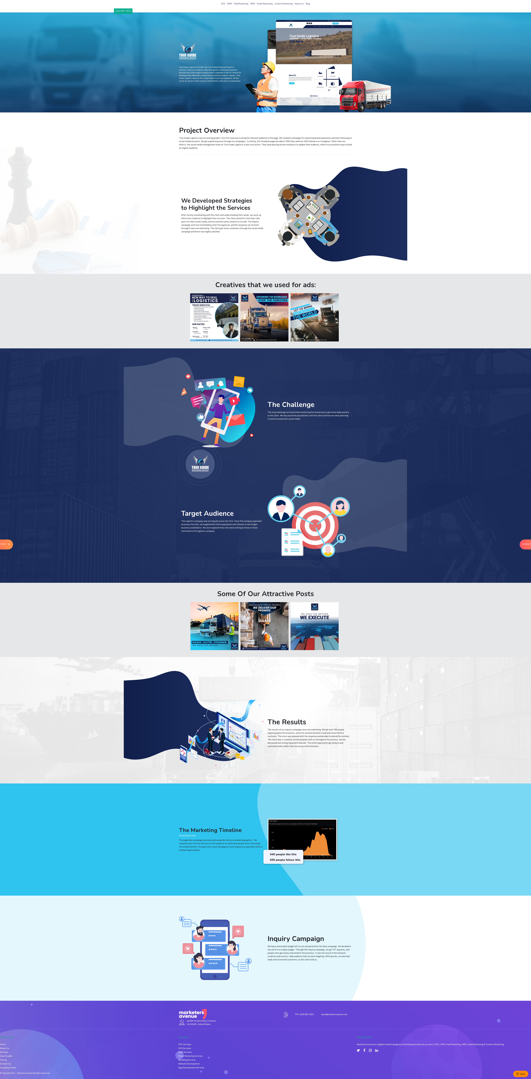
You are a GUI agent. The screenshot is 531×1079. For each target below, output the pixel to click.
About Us (299, 4)
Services (4, 1052)
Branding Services (187, 1060)
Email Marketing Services (190, 1056)
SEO (223, 4)
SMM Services (185, 1052)
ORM (252, 4)
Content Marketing (283, 4)
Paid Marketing (241, 4)
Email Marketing (265, 4)
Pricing (3, 1060)
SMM (229, 4)
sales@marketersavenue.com (334, 1015)
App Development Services (191, 1068)
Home (3, 1045)
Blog (308, 4)
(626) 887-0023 (123, 11)
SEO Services (184, 1048)
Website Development (189, 1064)
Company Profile (8, 1068)
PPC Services (184, 1045)
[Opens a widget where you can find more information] (520, 1074)
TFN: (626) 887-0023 (304, 1015)
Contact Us (5, 1064)
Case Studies (6, 1056)
